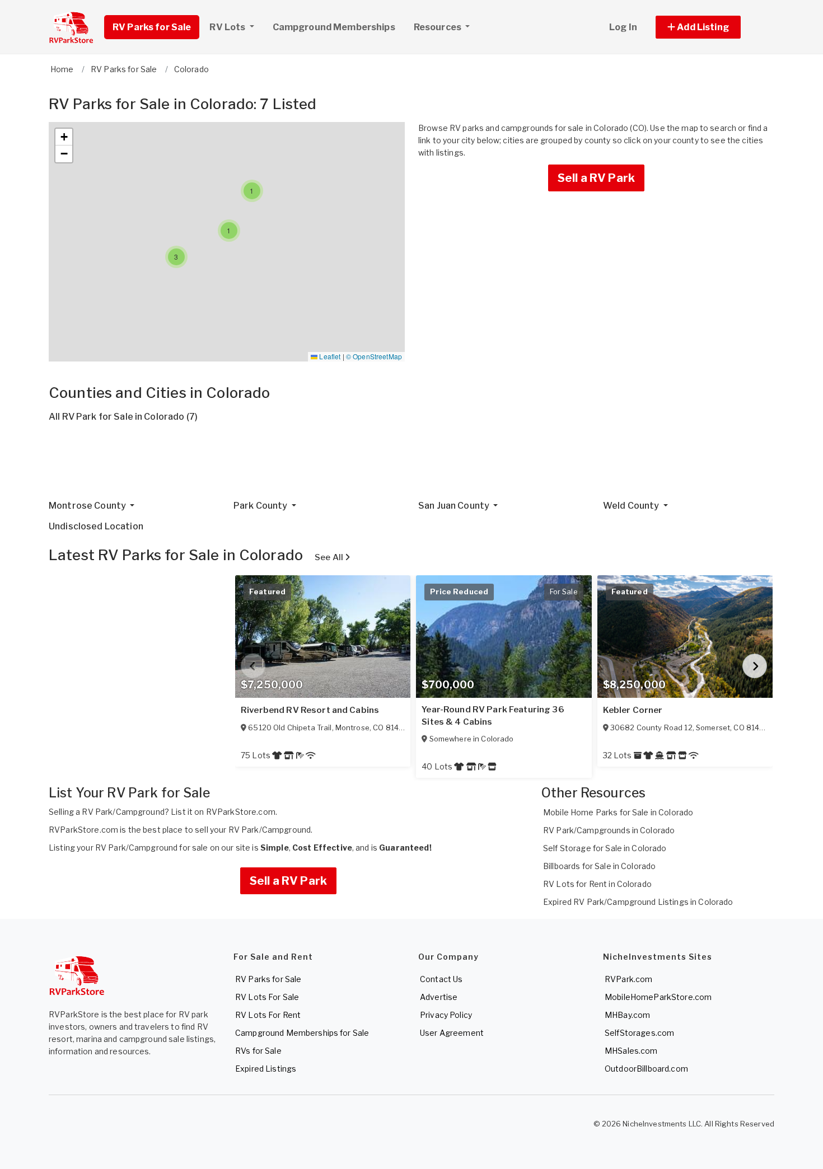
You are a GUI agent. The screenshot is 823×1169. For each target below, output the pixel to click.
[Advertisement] (385, 465)
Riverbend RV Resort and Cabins (310, 710)
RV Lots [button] (228, 27)
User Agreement (452, 1032)
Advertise (438, 997)
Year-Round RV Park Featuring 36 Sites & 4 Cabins (493, 716)
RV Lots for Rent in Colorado (597, 884)
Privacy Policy (446, 1015)
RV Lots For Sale (267, 997)
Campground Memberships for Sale (302, 1032)
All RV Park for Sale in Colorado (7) (123, 416)
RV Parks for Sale (152, 27)
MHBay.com (627, 1015)
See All (330, 557)
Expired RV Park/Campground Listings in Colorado (638, 902)
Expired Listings (265, 1068)
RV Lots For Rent (268, 1015)
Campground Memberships (334, 27)
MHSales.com (631, 1050)
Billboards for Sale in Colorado (599, 866)
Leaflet (328, 356)
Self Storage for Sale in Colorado (605, 848)
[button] (710, 27)
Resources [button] (438, 27)
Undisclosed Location (96, 526)
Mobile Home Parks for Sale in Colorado (618, 812)
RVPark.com (628, 979)
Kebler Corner (633, 710)
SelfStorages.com (639, 1032)
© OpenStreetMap (374, 356)
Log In (623, 27)
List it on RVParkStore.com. (224, 811)
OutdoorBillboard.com (646, 1068)
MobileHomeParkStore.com (658, 997)
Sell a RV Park (596, 178)
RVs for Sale (258, 1050)
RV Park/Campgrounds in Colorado (609, 830)
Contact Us (441, 979)
